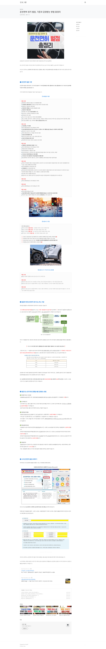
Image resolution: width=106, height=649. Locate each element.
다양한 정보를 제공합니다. (26, 625)
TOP (85, 645)
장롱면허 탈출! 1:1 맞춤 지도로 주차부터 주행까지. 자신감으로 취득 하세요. (37, 581)
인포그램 (23, 2)
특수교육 (77, 26)
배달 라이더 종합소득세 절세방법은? (27, 596)
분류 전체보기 (78, 22)
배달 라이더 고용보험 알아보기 (26, 598)
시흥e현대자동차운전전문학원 (28, 579)
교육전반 (77, 28)
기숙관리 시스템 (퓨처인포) (27, 570)
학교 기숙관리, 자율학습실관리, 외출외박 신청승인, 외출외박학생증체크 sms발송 (38, 572)
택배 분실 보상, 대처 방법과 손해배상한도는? (29, 595)
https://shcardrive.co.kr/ (25, 577)
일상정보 (23, 590)
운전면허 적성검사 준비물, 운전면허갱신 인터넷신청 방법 (31, 593)
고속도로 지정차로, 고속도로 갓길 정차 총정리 (29, 592)
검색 (82, 2)
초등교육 (77, 24)
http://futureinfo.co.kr (25, 568)
